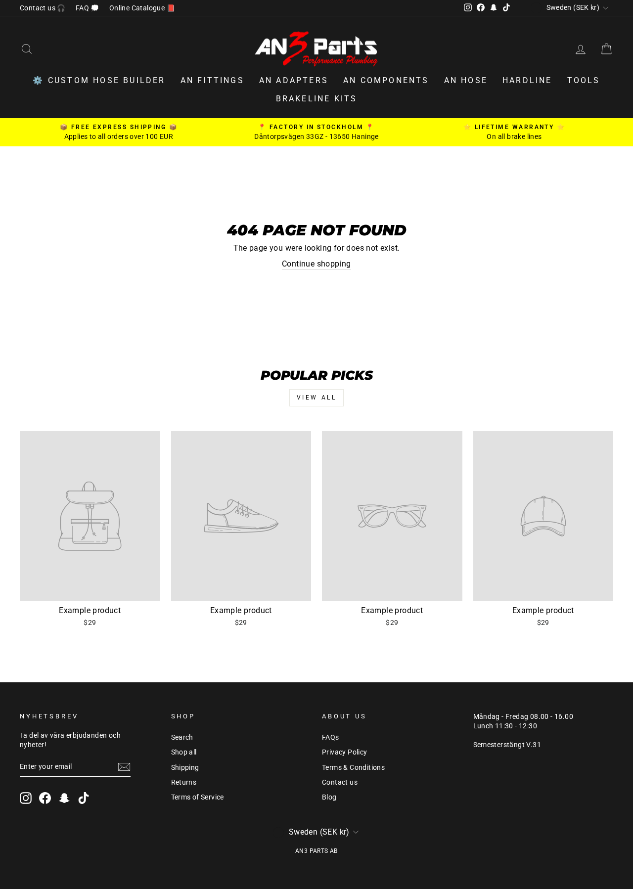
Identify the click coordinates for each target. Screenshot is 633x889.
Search (182, 737)
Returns (184, 782)
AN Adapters (293, 80)
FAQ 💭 (87, 8)
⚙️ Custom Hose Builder (99, 80)
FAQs (330, 737)
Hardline (527, 80)
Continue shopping (316, 263)
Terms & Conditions (353, 767)
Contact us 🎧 (43, 8)
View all (317, 397)
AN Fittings (212, 80)
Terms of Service (197, 797)
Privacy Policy (344, 752)
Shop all (184, 752)
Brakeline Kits (317, 98)
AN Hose (466, 80)
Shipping (185, 767)
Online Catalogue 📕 (142, 8)
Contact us (340, 782)
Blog (329, 797)
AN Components (386, 80)
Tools (583, 80)
